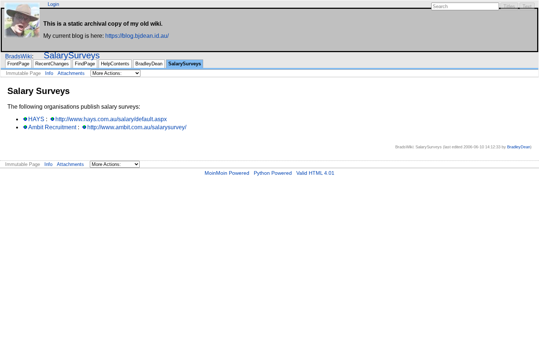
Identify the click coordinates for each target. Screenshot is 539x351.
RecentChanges (52, 63)
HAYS (36, 119)
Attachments (71, 73)
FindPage (85, 63)
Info (49, 73)
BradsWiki (18, 56)
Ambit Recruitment (52, 127)
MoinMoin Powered (227, 173)
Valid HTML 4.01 (315, 173)
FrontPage (18, 63)
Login (53, 4)
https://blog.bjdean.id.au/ (137, 36)
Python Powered (273, 173)
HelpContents (115, 63)
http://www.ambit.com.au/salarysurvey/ (136, 127)
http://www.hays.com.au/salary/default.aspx (110, 119)
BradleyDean (148, 63)
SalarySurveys (72, 55)
